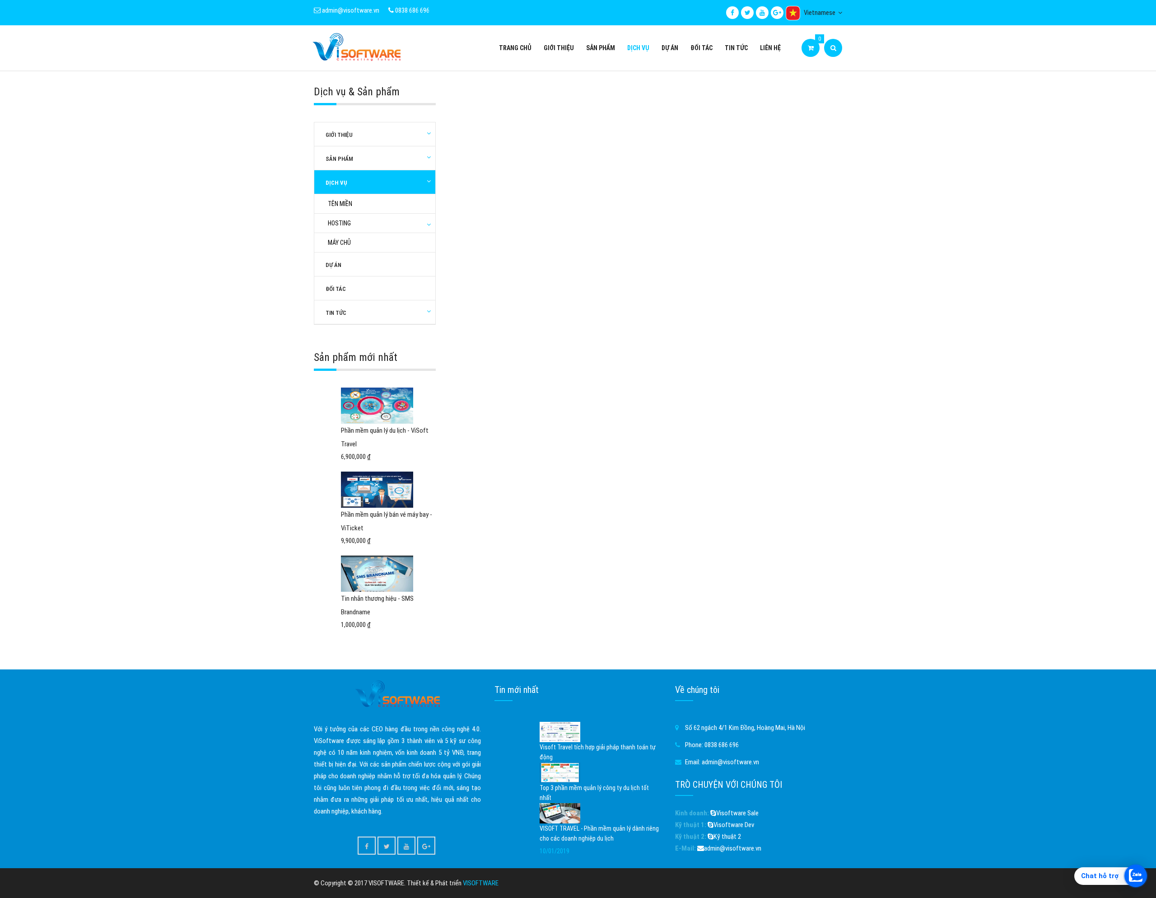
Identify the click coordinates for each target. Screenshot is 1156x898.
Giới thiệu (559, 47)
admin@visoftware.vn (350, 10)
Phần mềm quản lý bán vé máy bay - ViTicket (386, 521)
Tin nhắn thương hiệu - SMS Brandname (377, 605)
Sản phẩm (600, 47)
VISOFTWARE (481, 883)
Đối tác (701, 47)
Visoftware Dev (733, 825)
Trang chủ (515, 47)
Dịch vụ (638, 47)
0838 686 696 (411, 10)
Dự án (670, 47)
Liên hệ (770, 47)
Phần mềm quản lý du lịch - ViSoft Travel (385, 437)
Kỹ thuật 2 (727, 837)
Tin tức (736, 47)
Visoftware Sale (737, 813)
